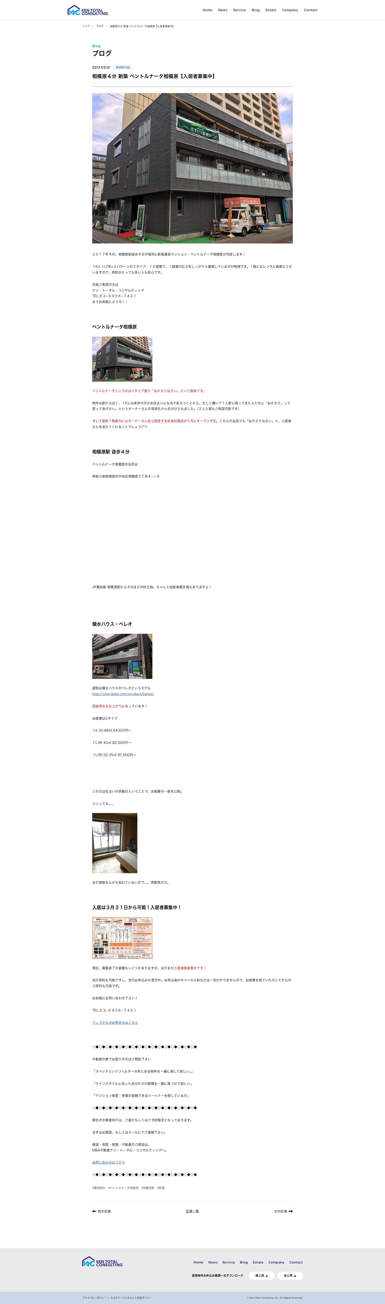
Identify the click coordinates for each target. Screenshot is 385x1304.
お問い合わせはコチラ (108, 1162)
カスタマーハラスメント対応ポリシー (131, 1298)
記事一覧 (192, 1211)
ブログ (100, 26)
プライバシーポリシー (94, 1298)
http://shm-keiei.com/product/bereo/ (123, 694)
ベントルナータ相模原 (124, 1187)
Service (239, 10)
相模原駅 (148, 1187)
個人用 (259, 1275)
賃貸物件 (99, 1187)
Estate (270, 10)
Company (290, 10)
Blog (256, 10)
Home (207, 10)
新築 (162, 1187)
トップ (86, 26)
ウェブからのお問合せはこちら (115, 1022)
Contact (310, 10)
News (222, 10)
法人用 (288, 1275)
